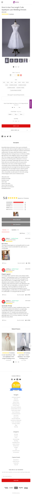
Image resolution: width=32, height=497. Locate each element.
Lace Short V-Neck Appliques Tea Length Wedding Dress (24, 356)
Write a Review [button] (16, 219)
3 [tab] (18, 66)
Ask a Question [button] (16, 224)
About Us (16, 399)
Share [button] (5, 263)
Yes (19, 107)
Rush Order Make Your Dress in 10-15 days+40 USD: (16, 104)
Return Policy (16, 402)
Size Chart (16, 415)
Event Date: (16, 111)
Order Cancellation (16, 422)
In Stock (16, 436)
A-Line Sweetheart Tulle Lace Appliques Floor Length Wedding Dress (8, 356)
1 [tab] (13, 66)
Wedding (16, 441)
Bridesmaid (16, 445)
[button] (27, 263)
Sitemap (16, 427)
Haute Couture (16, 444)
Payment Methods (16, 418)
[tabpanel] (6, 61)
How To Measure (16, 412)
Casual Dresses (16, 450)
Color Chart (16, 417)
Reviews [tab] (4, 230)
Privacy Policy (16, 405)
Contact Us (16, 400)
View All (16, 464)
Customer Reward (16, 397)
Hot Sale (16, 434)
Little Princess (16, 461)
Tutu (16, 449)
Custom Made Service (16, 408)
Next (29, 60)
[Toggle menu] (2, 2)
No (14, 107)
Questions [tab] (14, 230)
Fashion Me (16, 463)
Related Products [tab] (16, 329)
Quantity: (16, 118)
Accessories (16, 452)
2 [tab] (16, 66)
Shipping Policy (16, 404)
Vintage (16, 447)
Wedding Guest (16, 442)
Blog (16, 425)
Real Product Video (16, 410)
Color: (16, 72)
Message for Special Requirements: (16, 95)
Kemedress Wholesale (16, 420)
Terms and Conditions (16, 407)
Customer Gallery (16, 423)
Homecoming (16, 439)
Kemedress (16, 459)
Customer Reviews (16, 413)
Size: (16, 79)
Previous (2, 60)
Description (16, 142)
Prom (16, 437)
